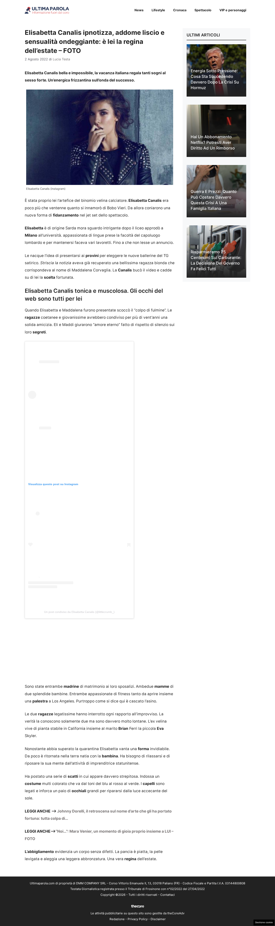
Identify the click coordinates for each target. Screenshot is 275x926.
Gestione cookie (264, 922)
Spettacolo (202, 10)
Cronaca (179, 10)
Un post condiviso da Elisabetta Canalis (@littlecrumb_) (79, 612)
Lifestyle (158, 10)
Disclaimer (158, 919)
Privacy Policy (138, 919)
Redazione (117, 919)
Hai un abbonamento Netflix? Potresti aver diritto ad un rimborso (213, 142)
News (139, 10)
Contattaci (167, 895)
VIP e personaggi (232, 10)
